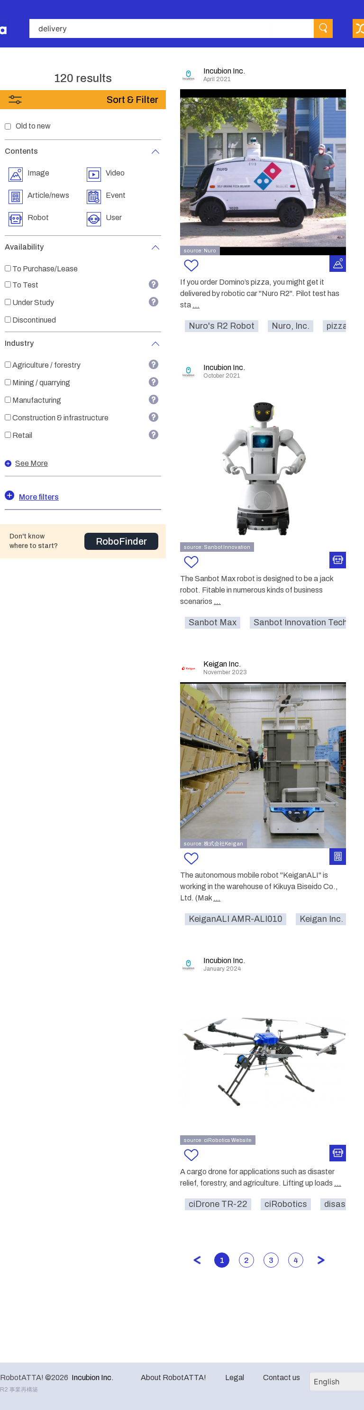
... (196, 305)
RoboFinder (121, 541)
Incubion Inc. (93, 1377)
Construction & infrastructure (60, 418)
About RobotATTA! (173, 1377)
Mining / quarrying (41, 383)
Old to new (33, 126)
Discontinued (34, 320)
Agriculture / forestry (46, 365)
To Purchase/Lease (45, 269)
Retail (22, 435)
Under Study (33, 302)
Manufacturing (36, 400)
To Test (25, 285)
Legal (234, 1377)
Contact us (281, 1377)
